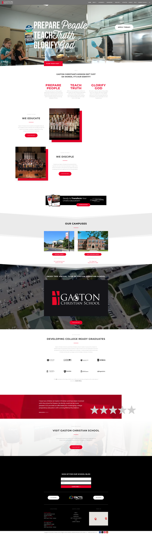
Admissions (109, 2)
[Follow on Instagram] (105, 532)
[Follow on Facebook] (100, 532)
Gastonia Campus (59, 254)
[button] (106, 518)
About (94, 2)
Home (89, 2)
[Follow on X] (102, 532)
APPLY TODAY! (124, 27)
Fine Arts (117, 2)
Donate (130, 2)
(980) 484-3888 (50, 525)
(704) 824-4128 (50, 516)
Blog (135, 2)
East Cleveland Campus (93, 254)
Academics (101, 2)
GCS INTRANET (53, 497)
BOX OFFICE (98, 497)
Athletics (124, 2)
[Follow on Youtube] (107, 532)
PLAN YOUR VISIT (52, 63)
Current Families (142, 2)
